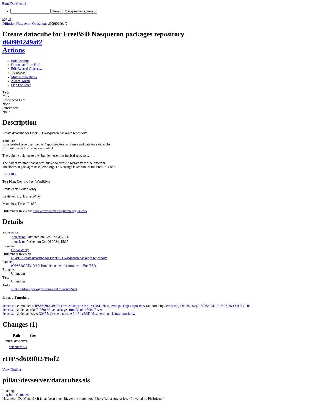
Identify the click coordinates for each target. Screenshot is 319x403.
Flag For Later (21, 85)
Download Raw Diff (25, 65)
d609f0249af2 (22, 42)
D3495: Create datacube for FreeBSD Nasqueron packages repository (59, 258)
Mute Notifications (24, 77)
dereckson (19, 237)
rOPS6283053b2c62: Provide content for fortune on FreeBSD (53, 266)
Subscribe (19, 73)
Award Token (20, 81)
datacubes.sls (18, 347)
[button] (159, 19)
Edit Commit (20, 61)
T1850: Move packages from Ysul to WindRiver (44, 289)
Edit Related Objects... (26, 68)
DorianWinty (20, 250)
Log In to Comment (16, 394)
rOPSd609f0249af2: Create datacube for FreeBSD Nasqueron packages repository (88, 306)
